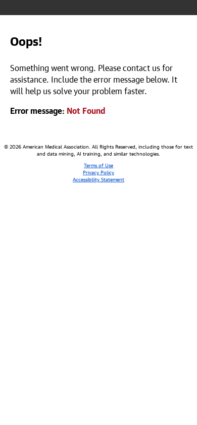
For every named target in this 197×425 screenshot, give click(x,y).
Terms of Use (98, 165)
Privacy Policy (98, 172)
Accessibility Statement (98, 179)
